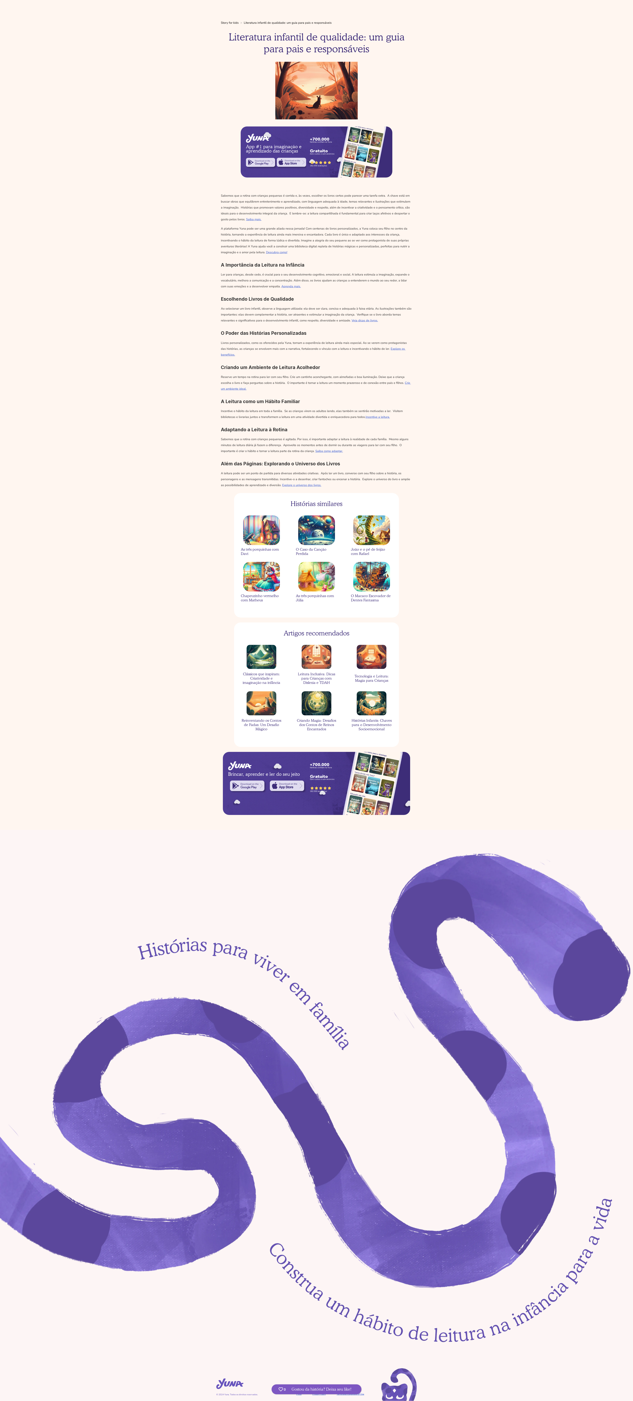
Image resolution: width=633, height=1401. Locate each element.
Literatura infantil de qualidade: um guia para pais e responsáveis (288, 23)
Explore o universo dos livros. (301, 485)
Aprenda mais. (291, 286)
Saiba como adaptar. (329, 451)
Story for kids (230, 23)
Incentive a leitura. (378, 417)
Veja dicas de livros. (365, 320)
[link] (260, 162)
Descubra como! (276, 252)
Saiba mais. (253, 219)
